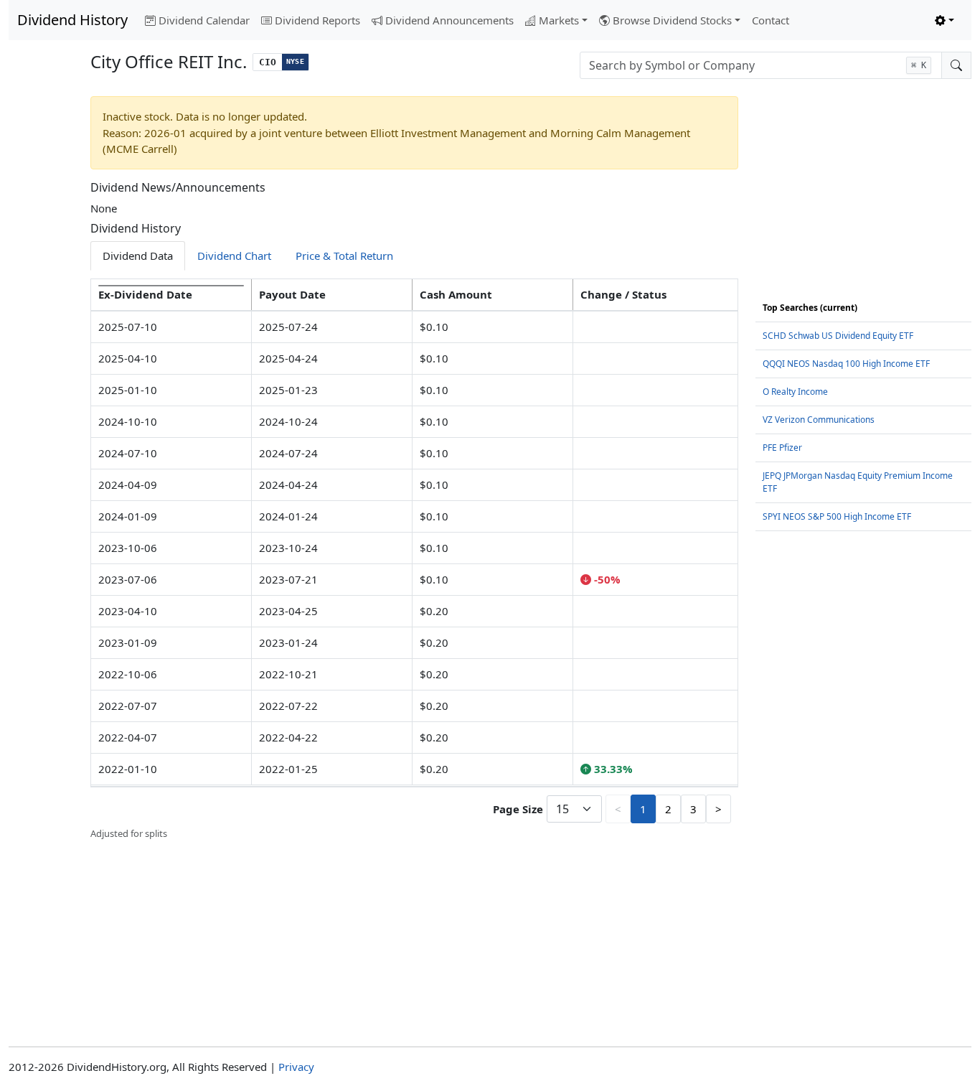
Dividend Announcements (449, 20)
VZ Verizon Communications (819, 419)
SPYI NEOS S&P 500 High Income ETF (837, 516)
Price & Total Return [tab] (344, 255)
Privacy (296, 1066)
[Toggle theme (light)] (944, 20)
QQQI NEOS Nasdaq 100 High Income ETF (846, 363)
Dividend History (72, 19)
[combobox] (761, 65)
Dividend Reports (317, 20)
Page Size (518, 809)
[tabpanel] (414, 559)
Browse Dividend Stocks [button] (672, 20)
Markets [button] (559, 20)
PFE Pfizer (782, 447)
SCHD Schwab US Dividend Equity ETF (838, 335)
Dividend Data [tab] (138, 255)
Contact (770, 20)
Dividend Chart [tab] (234, 255)
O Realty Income (795, 391)
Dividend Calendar (204, 20)
